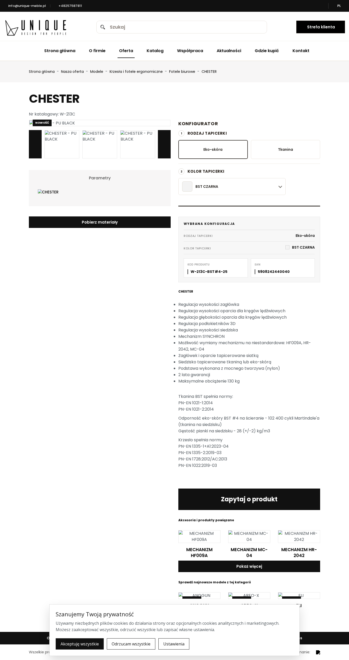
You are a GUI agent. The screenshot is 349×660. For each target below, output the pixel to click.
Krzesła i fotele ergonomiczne (137, 71)
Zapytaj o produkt (249, 499)
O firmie (97, 51)
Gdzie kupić (267, 51)
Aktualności (229, 51)
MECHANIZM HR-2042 (299, 553)
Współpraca (190, 51)
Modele (97, 71)
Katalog (155, 51)
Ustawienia (173, 644)
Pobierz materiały (100, 222)
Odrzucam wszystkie (131, 644)
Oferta (126, 51)
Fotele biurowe (182, 71)
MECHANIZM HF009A (199, 553)
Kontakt (301, 51)
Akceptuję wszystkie (80, 644)
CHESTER (209, 71)
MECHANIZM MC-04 (249, 553)
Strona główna (59, 51)
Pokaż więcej (249, 566)
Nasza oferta (73, 71)
